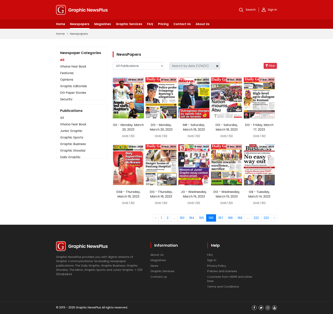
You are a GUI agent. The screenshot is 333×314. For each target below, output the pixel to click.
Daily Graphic (70, 157)
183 (182, 218)
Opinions (66, 79)
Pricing (163, 24)
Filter (271, 66)
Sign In (272, 10)
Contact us (159, 277)
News (154, 266)
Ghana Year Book (73, 66)
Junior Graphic (71, 131)
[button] (81, 118)
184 (191, 218)
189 (240, 218)
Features (67, 73)
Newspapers (79, 24)
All (62, 60)
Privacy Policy (216, 266)
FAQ (150, 24)
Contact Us (182, 24)
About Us (202, 24)
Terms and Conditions (223, 286)
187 (220, 218)
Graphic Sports (71, 137)
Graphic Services (129, 24)
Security (66, 99)
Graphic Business (73, 144)
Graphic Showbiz (73, 150)
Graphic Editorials (73, 86)
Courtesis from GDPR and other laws (229, 279)
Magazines (102, 24)
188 (230, 218)
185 (201, 218)
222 (256, 218)
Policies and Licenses (222, 271)
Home (60, 24)
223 (266, 218)
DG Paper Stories (73, 92)
